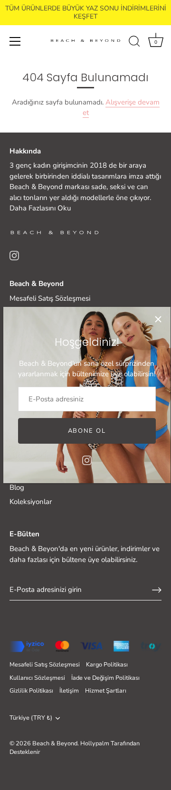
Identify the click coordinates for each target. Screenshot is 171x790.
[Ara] (134, 42)
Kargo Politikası (107, 664)
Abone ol (87, 431)
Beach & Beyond (54, 743)
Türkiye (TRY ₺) (31, 718)
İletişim (69, 690)
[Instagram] (87, 459)
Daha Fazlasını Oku (40, 208)
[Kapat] (158, 319)
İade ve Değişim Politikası (105, 678)
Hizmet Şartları (105, 690)
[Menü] (15, 41)
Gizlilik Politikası (31, 690)
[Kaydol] (157, 590)
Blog (17, 487)
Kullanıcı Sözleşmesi (37, 678)
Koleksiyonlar (31, 501)
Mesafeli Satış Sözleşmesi (50, 298)
